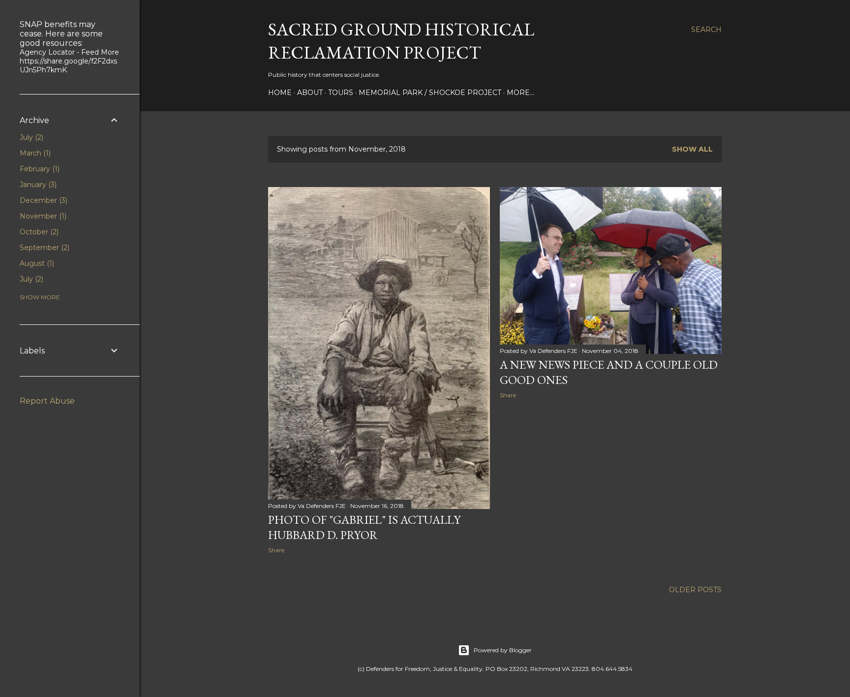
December (42, 200)
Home (280, 92)
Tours (340, 92)
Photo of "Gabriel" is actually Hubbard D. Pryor (364, 527)
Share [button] (276, 550)
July (30, 137)
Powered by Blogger (503, 650)
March (34, 153)
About (310, 92)
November (42, 216)
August (36, 263)
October (38, 231)
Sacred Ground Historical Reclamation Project (401, 41)
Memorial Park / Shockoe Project (430, 92)
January (37, 184)
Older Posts (695, 589)
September (43, 247)
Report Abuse (47, 401)
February (39, 168)
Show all (692, 149)
